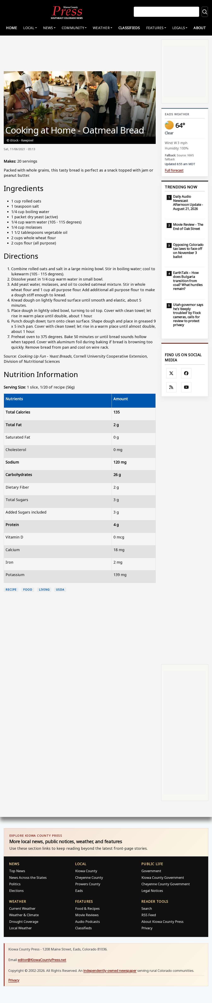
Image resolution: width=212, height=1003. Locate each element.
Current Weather (22, 908)
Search (146, 908)
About (200, 27)
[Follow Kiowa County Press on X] (171, 373)
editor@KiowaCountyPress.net (42, 959)
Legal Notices (152, 890)
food (27, 589)
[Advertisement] (184, 530)
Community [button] (73, 27)
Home (11, 27)
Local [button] (28, 27)
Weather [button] (101, 27)
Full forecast (174, 170)
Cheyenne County (89, 877)
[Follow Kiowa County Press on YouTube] (186, 387)
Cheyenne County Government (165, 884)
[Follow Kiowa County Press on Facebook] (186, 373)
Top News (17, 870)
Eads (79, 890)
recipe (11, 589)
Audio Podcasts (87, 921)
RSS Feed (148, 914)
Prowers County (87, 884)
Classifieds (129, 27)
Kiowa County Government (162, 877)
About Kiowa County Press (162, 921)
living (44, 589)
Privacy (146, 928)
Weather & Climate (24, 914)
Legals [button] (178, 27)
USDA (60, 589)
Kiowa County (86, 870)
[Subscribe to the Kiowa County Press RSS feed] (171, 387)
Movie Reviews (87, 914)
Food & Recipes (87, 908)
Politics (14, 884)
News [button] (48, 27)
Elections (16, 890)
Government (151, 870)
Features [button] (155, 27)
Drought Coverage (23, 921)
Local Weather (20, 928)
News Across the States (28, 877)
